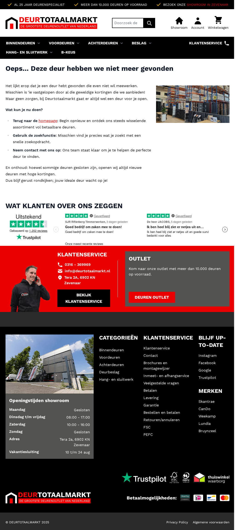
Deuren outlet (152, 297)
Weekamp (207, 416)
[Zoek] (149, 23)
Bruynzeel (207, 431)
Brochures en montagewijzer (156, 366)
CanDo (204, 409)
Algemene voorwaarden (211, 522)
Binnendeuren (20, 43)
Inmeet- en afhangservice (166, 376)
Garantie (151, 405)
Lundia (205, 423)
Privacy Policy (177, 522)
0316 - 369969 (78, 264)
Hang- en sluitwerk (27, 52)
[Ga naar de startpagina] (51, 23)
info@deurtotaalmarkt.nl (87, 271)
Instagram (208, 355)
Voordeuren (61, 43)
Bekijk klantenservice (83, 298)
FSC (147, 427)
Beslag (139, 43)
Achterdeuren (103, 43)
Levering (151, 398)
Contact (150, 355)
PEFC (148, 434)
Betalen (150, 390)
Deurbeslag (109, 372)
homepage (48, 121)
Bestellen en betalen (161, 412)
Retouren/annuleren (161, 420)
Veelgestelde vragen (161, 383)
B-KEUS (68, 52)
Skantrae (207, 401)
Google (205, 370)
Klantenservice (205, 43)
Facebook (207, 363)
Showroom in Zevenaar (207, 4)
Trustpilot (207, 377)
